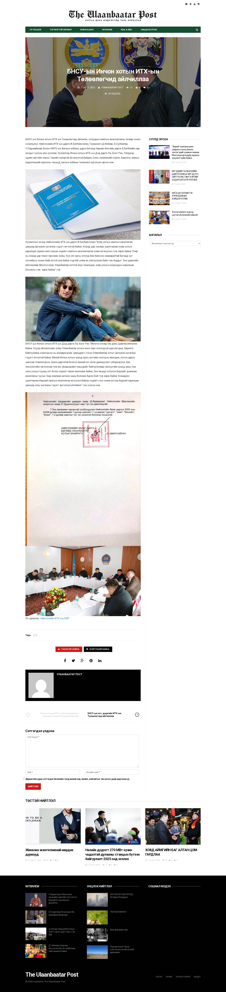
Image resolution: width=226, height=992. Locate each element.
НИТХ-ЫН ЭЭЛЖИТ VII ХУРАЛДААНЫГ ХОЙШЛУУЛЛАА (182, 196)
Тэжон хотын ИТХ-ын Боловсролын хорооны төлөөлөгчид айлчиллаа (59, 714)
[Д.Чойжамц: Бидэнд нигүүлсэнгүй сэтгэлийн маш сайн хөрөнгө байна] (35, 951)
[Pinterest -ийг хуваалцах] (91, 660)
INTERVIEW (107, 29)
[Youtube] (194, 4)
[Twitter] (190, 4)
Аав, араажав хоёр (119, 929)
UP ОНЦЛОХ (35, 29)
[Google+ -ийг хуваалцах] (82, 660)
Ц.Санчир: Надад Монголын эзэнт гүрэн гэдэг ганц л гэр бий (62, 932)
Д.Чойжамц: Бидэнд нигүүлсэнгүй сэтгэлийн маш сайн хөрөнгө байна (62, 948)
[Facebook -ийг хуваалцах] (65, 660)
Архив (169, 977)
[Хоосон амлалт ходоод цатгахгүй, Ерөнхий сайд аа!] (159, 217)
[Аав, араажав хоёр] (97, 934)
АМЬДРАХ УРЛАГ (149, 29)
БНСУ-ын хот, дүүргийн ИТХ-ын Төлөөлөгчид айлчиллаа (104, 714)
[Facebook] (186, 4)
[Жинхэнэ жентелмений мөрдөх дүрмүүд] (53, 826)
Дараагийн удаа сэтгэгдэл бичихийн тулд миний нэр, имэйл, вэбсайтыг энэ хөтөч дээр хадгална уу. (78, 779)
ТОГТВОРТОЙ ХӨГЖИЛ (61, 29)
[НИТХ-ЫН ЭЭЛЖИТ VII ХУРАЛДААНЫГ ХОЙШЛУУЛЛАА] (159, 198)
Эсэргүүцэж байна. (99, 649)
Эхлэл (159, 977)
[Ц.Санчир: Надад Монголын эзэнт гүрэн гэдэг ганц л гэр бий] (35, 934)
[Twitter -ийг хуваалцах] (73, 660)
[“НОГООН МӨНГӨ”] (97, 917)
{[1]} (35, 635)
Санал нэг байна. (70, 649)
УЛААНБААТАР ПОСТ (112, 87)
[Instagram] (198, 4)
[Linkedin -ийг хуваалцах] (100, 660)
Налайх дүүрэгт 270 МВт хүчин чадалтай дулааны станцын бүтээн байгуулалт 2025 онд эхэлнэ (112, 854)
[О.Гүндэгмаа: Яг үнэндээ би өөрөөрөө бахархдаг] (35, 917)
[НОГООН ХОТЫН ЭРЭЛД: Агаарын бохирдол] (97, 900)
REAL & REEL (126, 29)
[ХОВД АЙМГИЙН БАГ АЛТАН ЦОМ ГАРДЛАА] (173, 826)
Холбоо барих (183, 977)
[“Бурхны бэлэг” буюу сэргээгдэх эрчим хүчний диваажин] (97, 952)
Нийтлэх (33, 786)
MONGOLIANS (86, 29)
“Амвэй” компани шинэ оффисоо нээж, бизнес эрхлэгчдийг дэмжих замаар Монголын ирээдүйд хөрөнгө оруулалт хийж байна (185, 152)
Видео (197, 977)
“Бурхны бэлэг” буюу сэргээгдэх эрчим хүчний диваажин (122, 949)
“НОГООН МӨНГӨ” (118, 912)
